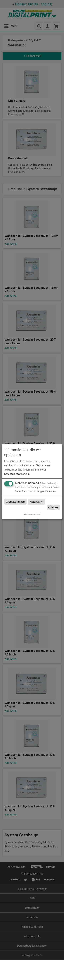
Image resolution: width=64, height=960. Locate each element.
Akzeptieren (36, 501)
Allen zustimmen (15, 501)
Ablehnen (53, 507)
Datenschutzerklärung (16, 474)
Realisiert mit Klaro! (32, 514)
